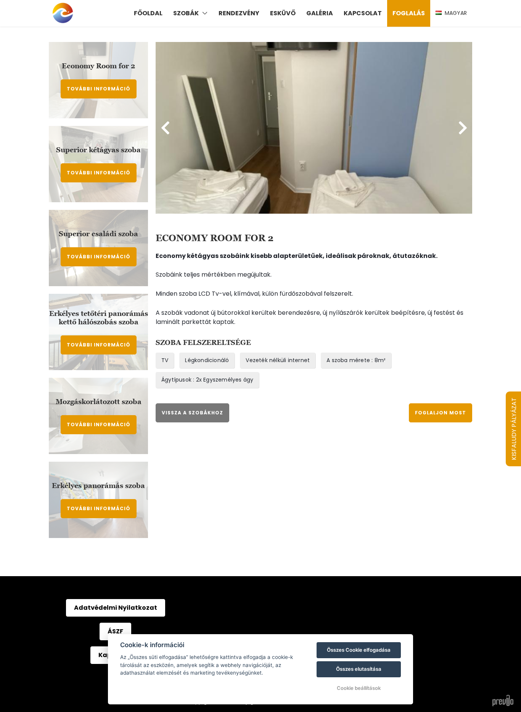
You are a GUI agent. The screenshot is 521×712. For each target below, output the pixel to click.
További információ (98, 88)
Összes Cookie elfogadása (359, 650)
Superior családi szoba (98, 234)
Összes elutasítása (358, 669)
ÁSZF (115, 631)
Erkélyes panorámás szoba (98, 486)
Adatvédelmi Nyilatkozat (115, 607)
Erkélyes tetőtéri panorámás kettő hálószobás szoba (98, 317)
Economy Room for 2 (98, 66)
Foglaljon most (440, 412)
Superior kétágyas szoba (98, 150)
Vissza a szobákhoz (192, 412)
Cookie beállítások (359, 688)
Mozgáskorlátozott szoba (99, 402)
